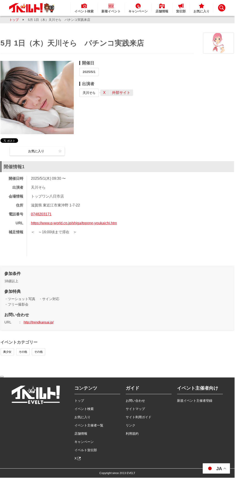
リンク (130, 425)
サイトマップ (135, 409)
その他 (23, 351)
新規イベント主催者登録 (194, 400)
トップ (14, 20)
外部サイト (121, 93)
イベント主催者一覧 (88, 425)
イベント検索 (84, 409)
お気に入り (82, 417)
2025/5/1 (89, 72)
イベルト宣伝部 (85, 450)
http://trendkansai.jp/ (39, 322)
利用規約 (132, 433)
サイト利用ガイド (138, 417)
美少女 (7, 351)
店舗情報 (80, 433)
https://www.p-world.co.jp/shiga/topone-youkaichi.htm (74, 223)
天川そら (89, 93)
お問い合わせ (135, 400)
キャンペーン (84, 442)
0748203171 (41, 214)
